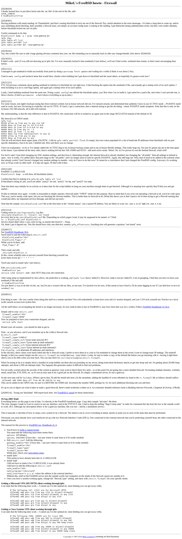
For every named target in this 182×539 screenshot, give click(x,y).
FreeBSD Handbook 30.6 (16, 232)
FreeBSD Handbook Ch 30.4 (156, 307)
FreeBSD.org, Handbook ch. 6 (43, 425)
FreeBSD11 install (66, 392)
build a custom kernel (29, 430)
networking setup (36, 453)
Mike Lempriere (88, 537)
